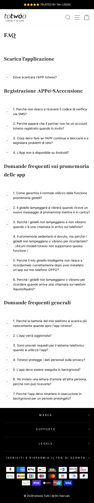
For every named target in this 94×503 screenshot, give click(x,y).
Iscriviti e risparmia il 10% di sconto (46, 457)
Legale (46, 443)
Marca (45, 415)
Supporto (46, 429)
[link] (15, 17)
